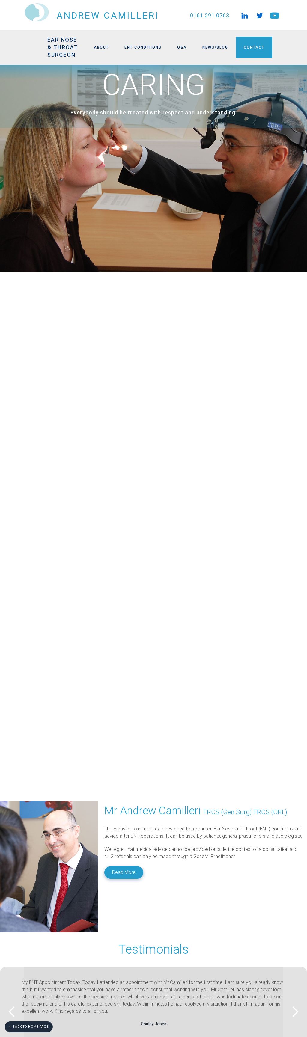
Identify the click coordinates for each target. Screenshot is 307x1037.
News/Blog (215, 47)
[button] (12, 414)
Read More (124, 872)
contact (254, 47)
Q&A (182, 47)
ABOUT (101, 47)
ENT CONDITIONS (143, 47)
